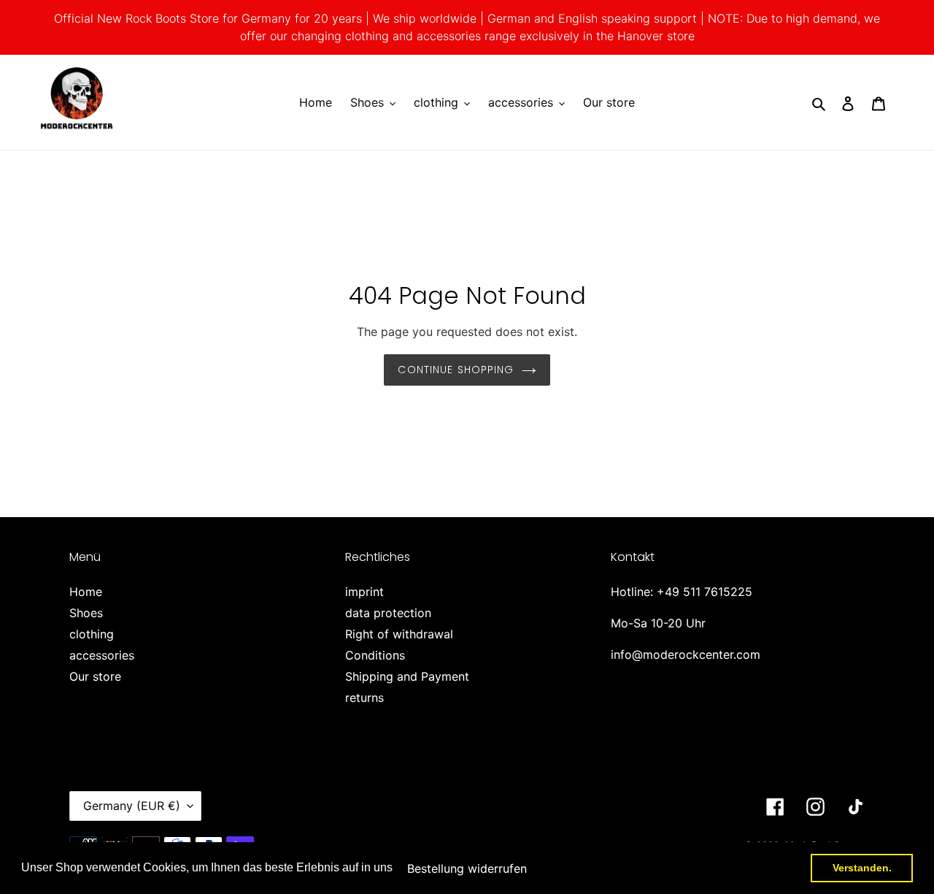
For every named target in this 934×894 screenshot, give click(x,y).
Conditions (375, 655)
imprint (364, 591)
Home (85, 591)
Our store (95, 676)
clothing (91, 634)
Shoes (86, 612)
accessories (101, 655)
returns (364, 697)
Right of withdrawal (399, 634)
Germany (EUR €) (131, 805)
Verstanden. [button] (862, 868)
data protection (388, 612)
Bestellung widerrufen (467, 868)
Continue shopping (456, 369)
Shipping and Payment (407, 676)
